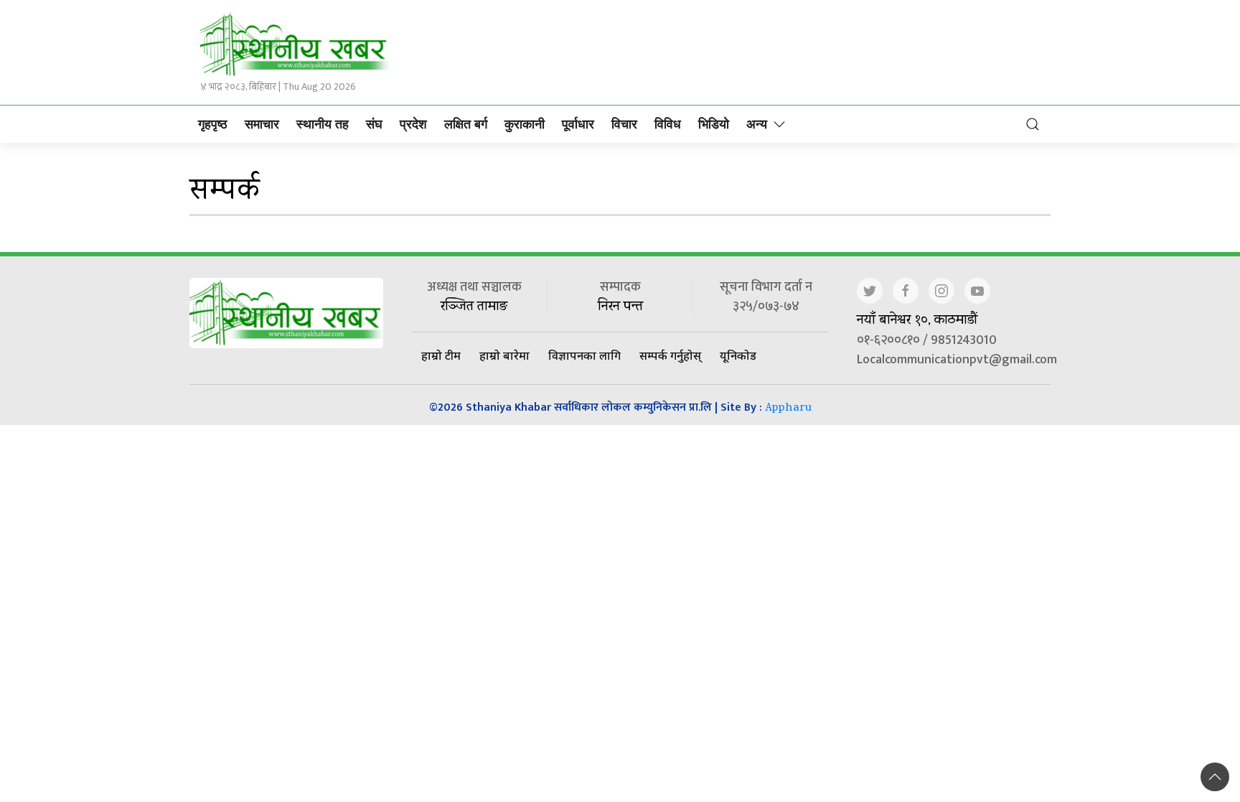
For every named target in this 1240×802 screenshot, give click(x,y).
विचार (624, 124)
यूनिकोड (738, 355)
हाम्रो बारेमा (504, 355)
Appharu (788, 409)
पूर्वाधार (578, 124)
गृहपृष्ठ (212, 124)
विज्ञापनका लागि (584, 355)
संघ (374, 124)
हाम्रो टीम (441, 355)
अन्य (756, 124)
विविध (667, 124)
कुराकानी (524, 124)
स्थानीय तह (322, 124)
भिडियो (713, 124)
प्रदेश (413, 124)
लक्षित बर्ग (465, 124)
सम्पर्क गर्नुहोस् (670, 355)
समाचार (262, 124)
